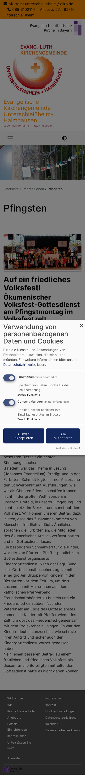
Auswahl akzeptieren (24, 436)
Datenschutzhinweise (19, 364)
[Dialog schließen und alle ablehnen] (81, 323)
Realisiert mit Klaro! (67, 448)
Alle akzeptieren (63, 436)
